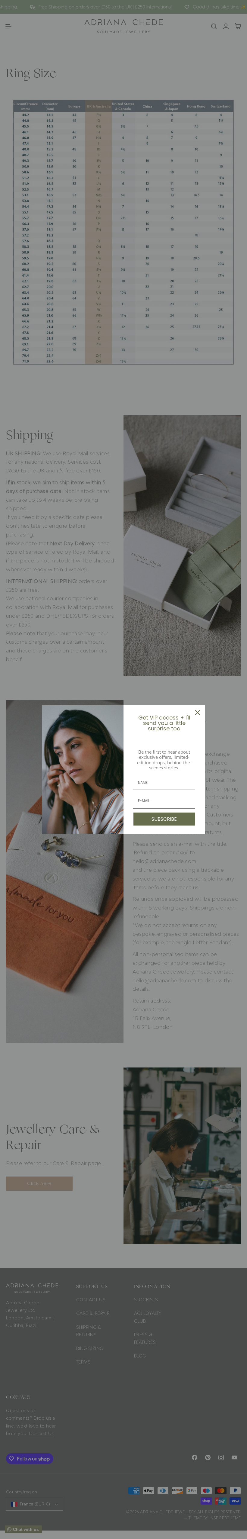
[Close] (197, 712)
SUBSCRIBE (164, 819)
